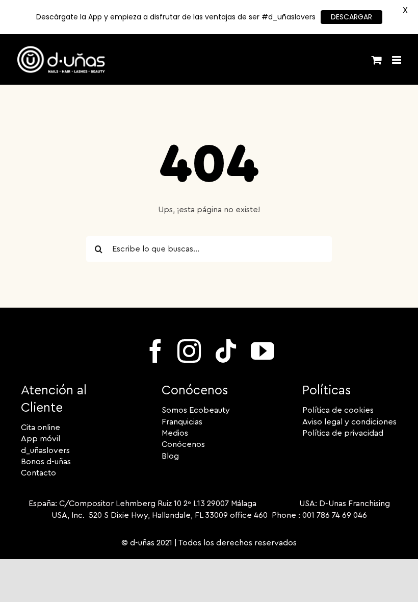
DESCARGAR (351, 17)
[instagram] (189, 351)
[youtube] (262, 351)
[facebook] (155, 351)
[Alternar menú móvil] (397, 60)
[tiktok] (226, 351)
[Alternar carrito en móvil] (377, 60)
